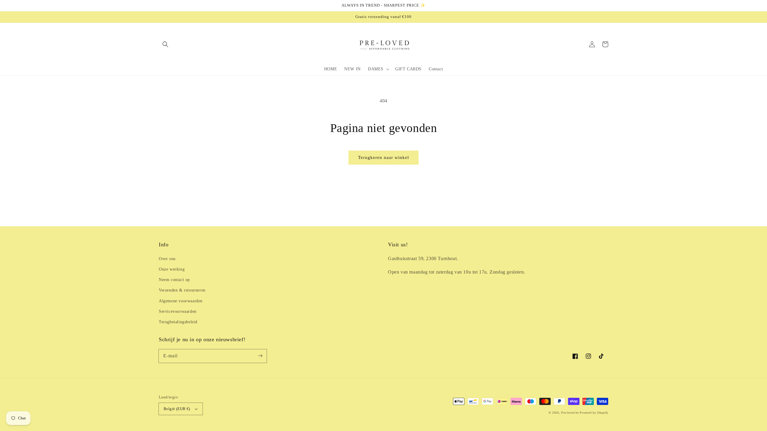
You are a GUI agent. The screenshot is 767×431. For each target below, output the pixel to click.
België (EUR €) (177, 408)
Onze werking (172, 269)
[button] (165, 44)
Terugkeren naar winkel (383, 157)
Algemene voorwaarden (181, 301)
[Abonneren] (260, 355)
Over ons (167, 259)
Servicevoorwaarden (178, 311)
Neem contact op (174, 279)
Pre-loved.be (570, 412)
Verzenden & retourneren (182, 290)
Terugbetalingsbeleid (178, 322)
